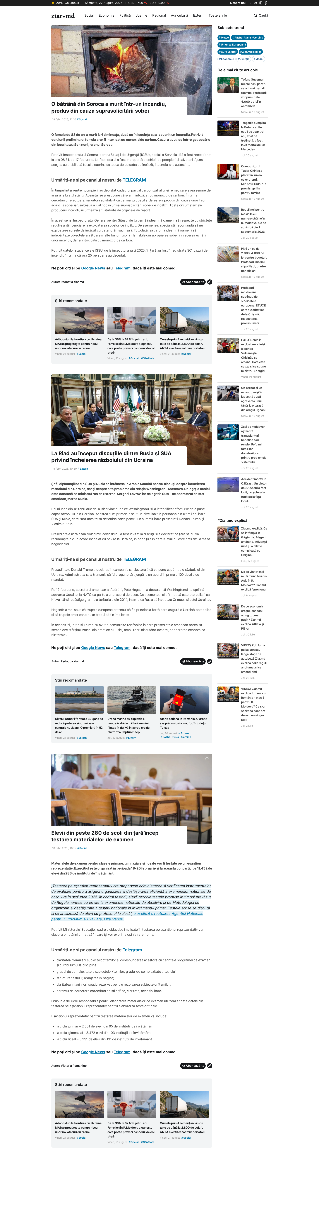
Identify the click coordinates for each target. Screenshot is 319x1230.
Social (89, 15)
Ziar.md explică (250, 51)
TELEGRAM (134, 180)
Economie (106, 15)
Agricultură (179, 15)
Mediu (258, 59)
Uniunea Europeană (232, 44)
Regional (159, 15)
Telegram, (123, 268)
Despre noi (238, 3)
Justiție (141, 15)
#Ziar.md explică (232, 520)
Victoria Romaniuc (74, 1065)
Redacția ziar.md (72, 282)
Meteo (224, 37)
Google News (93, 268)
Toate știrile (218, 15)
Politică (125, 15)
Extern (198, 15)
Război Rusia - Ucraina (248, 37)
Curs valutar (227, 51)
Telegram (132, 949)
